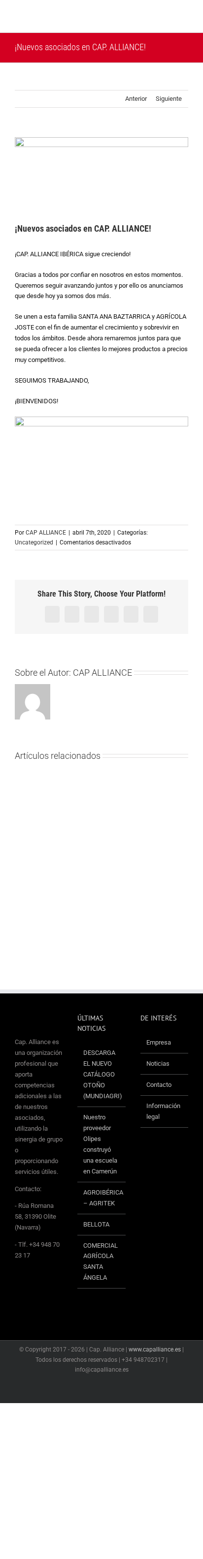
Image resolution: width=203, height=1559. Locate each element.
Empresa (158, 1042)
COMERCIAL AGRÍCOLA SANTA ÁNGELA (100, 1262)
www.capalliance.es (155, 1349)
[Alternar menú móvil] (184, 17)
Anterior (136, 98)
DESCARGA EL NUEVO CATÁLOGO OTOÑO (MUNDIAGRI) (101, 1074)
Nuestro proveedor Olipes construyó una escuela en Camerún (100, 1144)
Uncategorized (34, 542)
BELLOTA (96, 1224)
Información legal (163, 1111)
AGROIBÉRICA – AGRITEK (101, 1198)
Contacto (158, 1084)
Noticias (157, 1063)
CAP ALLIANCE (46, 532)
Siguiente (169, 98)
